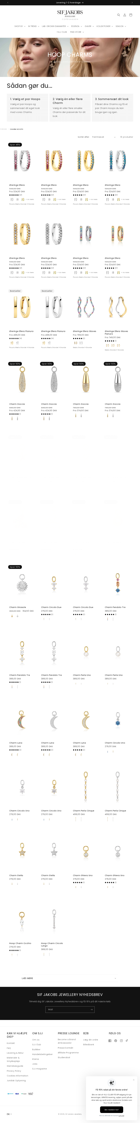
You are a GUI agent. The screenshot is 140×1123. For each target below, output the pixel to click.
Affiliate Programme (68, 1052)
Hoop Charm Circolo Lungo (52, 944)
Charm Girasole (113, 542)
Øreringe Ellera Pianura (21, 331)
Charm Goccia (17, 404)
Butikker (36, 1049)
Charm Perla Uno (82, 675)
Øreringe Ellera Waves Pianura (116, 332)
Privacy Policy (14, 1071)
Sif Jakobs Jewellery (73, 1114)
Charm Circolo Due (51, 607)
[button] (20, 26)
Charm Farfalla (17, 542)
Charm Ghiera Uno (83, 875)
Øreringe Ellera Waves (84, 331)
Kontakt (11, 1043)
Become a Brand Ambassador (67, 1041)
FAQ (9, 1048)
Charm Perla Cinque (83, 810)
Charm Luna (15, 743)
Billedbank (88, 1044)
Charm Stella (16, 875)
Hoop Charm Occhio (20, 943)
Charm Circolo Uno (115, 743)
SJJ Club (36, 1044)
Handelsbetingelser (42, 1054)
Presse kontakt (65, 1047)
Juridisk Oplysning (16, 1080)
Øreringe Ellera (17, 185)
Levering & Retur (15, 1053)
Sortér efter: (84, 137)
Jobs (34, 1064)
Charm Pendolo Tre (115, 607)
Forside (3, 129)
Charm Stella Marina (20, 477)
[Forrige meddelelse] (8, 2)
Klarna (35, 1059)
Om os (35, 1039)
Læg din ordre (90, 1039)
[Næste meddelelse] (132, 2)
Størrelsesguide (15, 1066)
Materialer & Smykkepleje (13, 1059)
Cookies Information (17, 1075)
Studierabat (64, 1057)
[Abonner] (91, 1009)
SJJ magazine (39, 1068)
